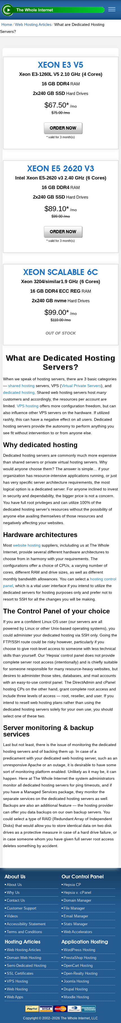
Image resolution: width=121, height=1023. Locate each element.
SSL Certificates (20, 973)
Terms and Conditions (24, 932)
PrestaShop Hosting (80, 958)
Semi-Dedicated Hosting (26, 965)
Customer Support (21, 908)
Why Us (13, 892)
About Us (14, 885)
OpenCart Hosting (78, 965)
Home (6, 24)
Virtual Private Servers (81, 385)
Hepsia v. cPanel (77, 892)
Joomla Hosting (76, 981)
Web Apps (15, 997)
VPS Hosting (17, 981)
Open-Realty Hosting (80, 973)
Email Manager (76, 916)
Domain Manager (77, 900)
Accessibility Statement (26, 924)
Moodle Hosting (76, 997)
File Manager (74, 908)
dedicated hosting (19, 392)
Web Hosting (17, 989)
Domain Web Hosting (24, 958)
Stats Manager (76, 924)
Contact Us (16, 900)
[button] (111, 9)
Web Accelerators (78, 932)
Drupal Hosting (76, 989)
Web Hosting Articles (33, 24)
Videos (12, 916)
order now (63, 128)
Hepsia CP (72, 885)
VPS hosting (28, 406)
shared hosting (21, 385)
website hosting (27, 545)
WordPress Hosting (79, 950)
